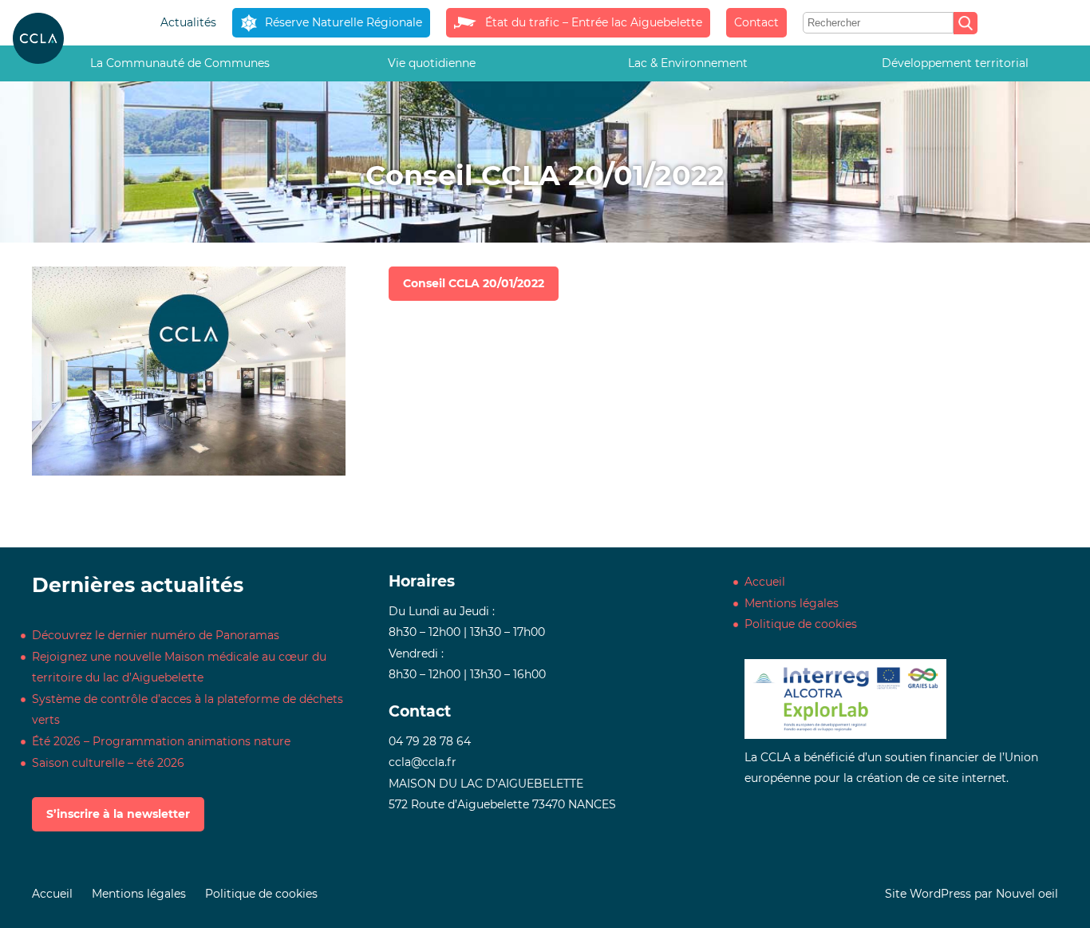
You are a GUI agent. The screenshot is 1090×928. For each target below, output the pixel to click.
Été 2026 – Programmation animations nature (161, 741)
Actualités (188, 22)
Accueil (764, 582)
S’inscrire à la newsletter (118, 814)
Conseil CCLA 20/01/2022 (473, 283)
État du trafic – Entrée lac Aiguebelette (593, 22)
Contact (756, 22)
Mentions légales (791, 603)
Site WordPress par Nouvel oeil (971, 894)
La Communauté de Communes (180, 63)
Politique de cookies (800, 624)
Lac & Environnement (688, 63)
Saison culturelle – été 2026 (108, 763)
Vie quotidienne (432, 63)
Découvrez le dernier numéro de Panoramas (155, 635)
